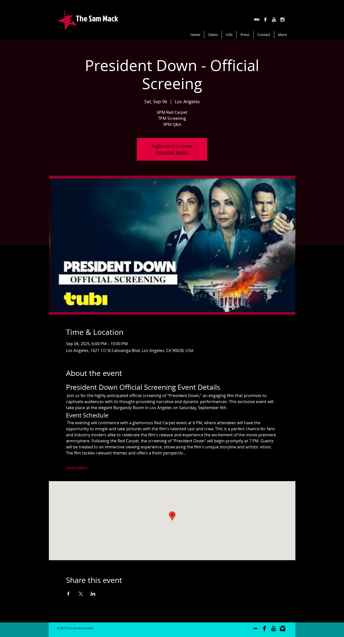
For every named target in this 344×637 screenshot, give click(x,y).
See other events (172, 152)
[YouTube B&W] (274, 19)
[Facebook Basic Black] (264, 628)
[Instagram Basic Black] (282, 628)
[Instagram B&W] (282, 19)
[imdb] (257, 19)
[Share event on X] (80, 594)
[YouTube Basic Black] (273, 628)
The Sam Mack (97, 18)
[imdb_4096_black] (255, 628)
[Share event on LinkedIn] (93, 594)
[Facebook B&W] (265, 19)
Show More (76, 468)
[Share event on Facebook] (68, 594)
